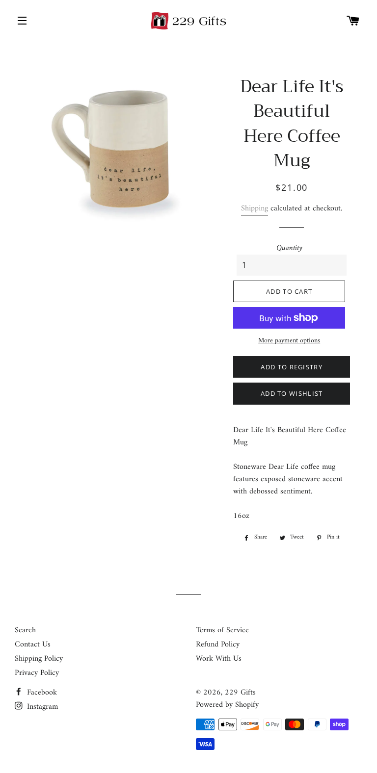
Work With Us (219, 659)
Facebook (41, 692)
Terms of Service (222, 630)
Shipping (254, 208)
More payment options (289, 340)
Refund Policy (218, 644)
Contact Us (33, 644)
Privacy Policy (37, 673)
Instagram (41, 707)
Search (25, 630)
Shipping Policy (39, 659)
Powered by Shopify (227, 705)
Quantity (289, 248)
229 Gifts (240, 692)
